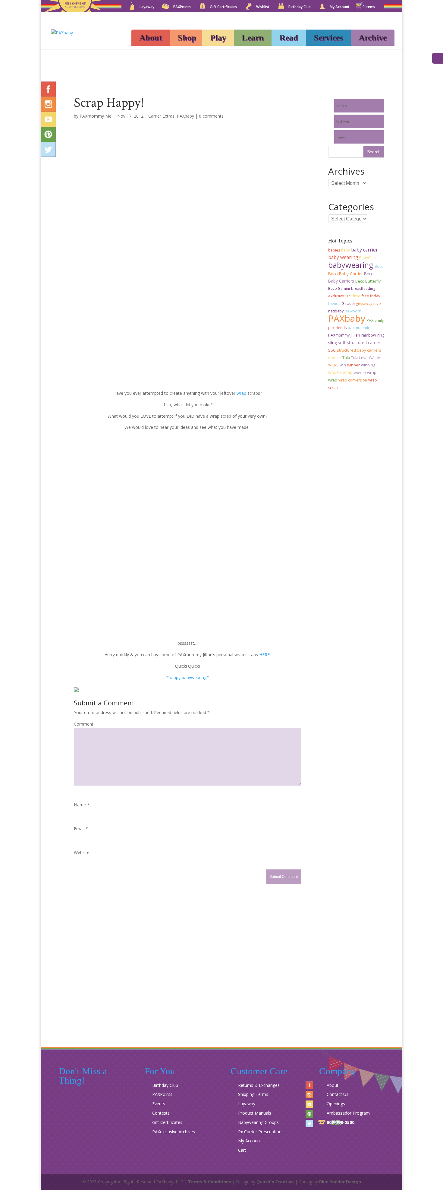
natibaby (336, 311)
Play (218, 37)
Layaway (147, 7)
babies (334, 250)
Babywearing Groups (258, 1122)
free (356, 296)
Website (82, 852)
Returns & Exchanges (259, 1085)
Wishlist (262, 7)
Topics (341, 137)
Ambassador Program (348, 1113)
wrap (241, 393)
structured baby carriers (359, 350)
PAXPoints (182, 7)
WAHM (375, 357)
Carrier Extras (161, 116)
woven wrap (340, 372)
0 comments (211, 116)
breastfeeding (363, 288)
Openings (336, 1103)
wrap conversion (352, 380)
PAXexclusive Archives (173, 1132)
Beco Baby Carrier (345, 274)
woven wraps (366, 372)
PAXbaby (185, 116)
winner (353, 365)
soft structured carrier (359, 342)
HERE (264, 654)
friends (334, 303)
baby (345, 250)
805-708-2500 (340, 1122)
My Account (340, 7)
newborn (353, 311)
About (150, 37)
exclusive (336, 296)
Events (158, 1103)
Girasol (348, 303)
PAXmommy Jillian (344, 335)
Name (82, 805)
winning (368, 365)
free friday (371, 296)
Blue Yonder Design (340, 1182)
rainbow (368, 335)
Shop (187, 37)
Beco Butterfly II (369, 281)
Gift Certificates (223, 7)
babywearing (350, 265)
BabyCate (367, 257)
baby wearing (343, 257)
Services (328, 37)
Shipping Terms (253, 1094)
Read (288, 37)
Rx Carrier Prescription (259, 1132)
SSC (332, 350)
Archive (373, 37)
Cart (242, 1150)
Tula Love (359, 357)
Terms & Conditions (209, 1182)
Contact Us (337, 1094)
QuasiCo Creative (275, 1182)
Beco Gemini (339, 288)
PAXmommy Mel (96, 116)
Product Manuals (254, 1113)
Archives (343, 121)
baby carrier (364, 249)
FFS (348, 296)
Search (341, 105)
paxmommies (360, 327)
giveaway (364, 303)
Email (81, 828)
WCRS (333, 365)
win (343, 365)
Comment (83, 724)
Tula (346, 357)
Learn (253, 37)
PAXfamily (375, 320)
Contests (161, 1113)
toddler (334, 357)
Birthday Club (299, 7)
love (377, 303)
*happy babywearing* (187, 677)
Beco (379, 266)
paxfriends (337, 327)
